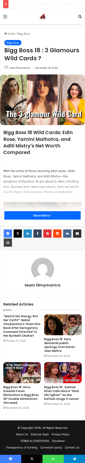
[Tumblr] (37, 233)
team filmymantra (20, 67)
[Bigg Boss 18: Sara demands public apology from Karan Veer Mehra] (63, 324)
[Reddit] (57, 233)
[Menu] (5, 18)
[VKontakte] (67, 233)
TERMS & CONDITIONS (34, 440)
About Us (22, 434)
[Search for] (80, 18)
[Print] (8, 242)
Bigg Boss (24, 33)
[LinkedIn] (28, 233)
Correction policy (51, 447)
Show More (41, 215)
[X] (18, 233)
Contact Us (72, 447)
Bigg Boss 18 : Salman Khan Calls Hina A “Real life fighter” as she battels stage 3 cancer (61, 393)
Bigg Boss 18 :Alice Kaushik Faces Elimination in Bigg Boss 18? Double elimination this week (21, 395)
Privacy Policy (60, 434)
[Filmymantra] (43, 16)
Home (11, 33)
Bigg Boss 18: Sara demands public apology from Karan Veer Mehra (59, 345)
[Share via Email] (77, 233)
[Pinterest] (47, 233)
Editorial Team (40, 434)
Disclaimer (58, 440)
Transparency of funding (21, 447)
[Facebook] (8, 233)
